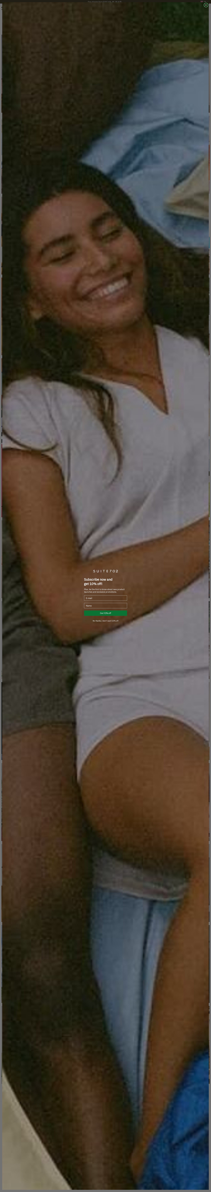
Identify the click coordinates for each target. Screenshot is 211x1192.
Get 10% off (105, 613)
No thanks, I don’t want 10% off (105, 621)
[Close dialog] (206, 5)
